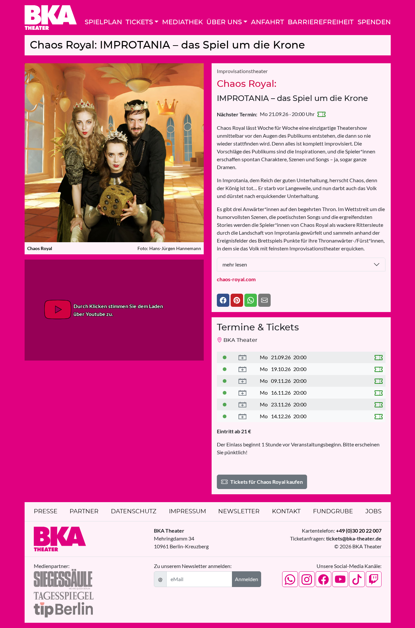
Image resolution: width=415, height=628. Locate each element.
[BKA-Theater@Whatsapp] (290, 579)
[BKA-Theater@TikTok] (357, 579)
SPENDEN (374, 22)
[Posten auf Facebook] (223, 300)
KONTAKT (286, 512)
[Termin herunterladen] (242, 357)
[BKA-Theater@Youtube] (340, 579)
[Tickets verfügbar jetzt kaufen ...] (224, 357)
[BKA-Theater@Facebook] (323, 579)
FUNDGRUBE (333, 512)
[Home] (51, 17)
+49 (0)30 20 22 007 (359, 530)
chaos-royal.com (236, 279)
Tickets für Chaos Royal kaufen (266, 482)
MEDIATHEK (182, 22)
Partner (84, 512)
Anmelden (246, 579)
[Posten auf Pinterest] (237, 300)
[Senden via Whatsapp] (250, 300)
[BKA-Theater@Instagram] (307, 579)
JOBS (373, 512)
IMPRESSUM (187, 512)
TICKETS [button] (139, 22)
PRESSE (45, 512)
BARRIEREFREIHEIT (321, 22)
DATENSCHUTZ (133, 512)
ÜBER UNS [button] (224, 22)
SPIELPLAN (103, 22)
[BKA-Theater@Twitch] (374, 579)
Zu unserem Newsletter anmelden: (193, 566)
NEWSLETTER (238, 512)
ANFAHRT (267, 22)
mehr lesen (234, 264)
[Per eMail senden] (264, 300)
